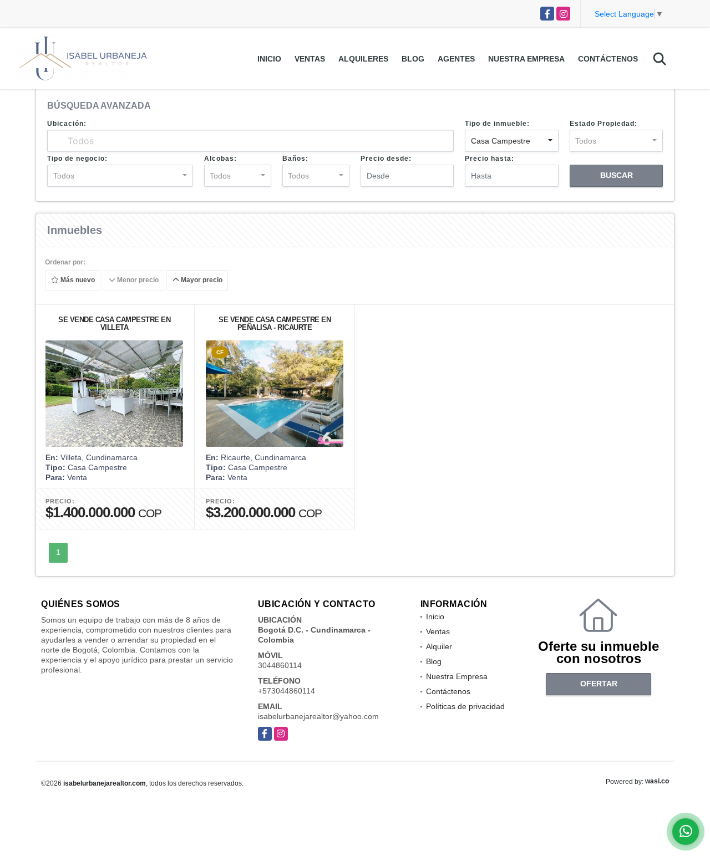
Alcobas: (220, 158)
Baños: (295, 158)
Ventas (310, 58)
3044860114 (280, 665)
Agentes (456, 58)
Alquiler (439, 646)
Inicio (269, 58)
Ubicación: (67, 124)
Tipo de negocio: (77, 158)
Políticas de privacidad (465, 706)
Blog (413, 58)
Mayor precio (200, 280)
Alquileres (363, 58)
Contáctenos (608, 58)
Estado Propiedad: (603, 124)
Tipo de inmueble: (497, 124)
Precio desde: (386, 158)
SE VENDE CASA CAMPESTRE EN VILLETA (114, 323)
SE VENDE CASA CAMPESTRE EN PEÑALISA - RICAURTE (275, 323)
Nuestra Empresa (526, 58)
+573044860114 (286, 690)
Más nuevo (77, 280)
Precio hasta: (489, 158)
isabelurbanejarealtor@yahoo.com (318, 716)
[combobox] (511, 141)
